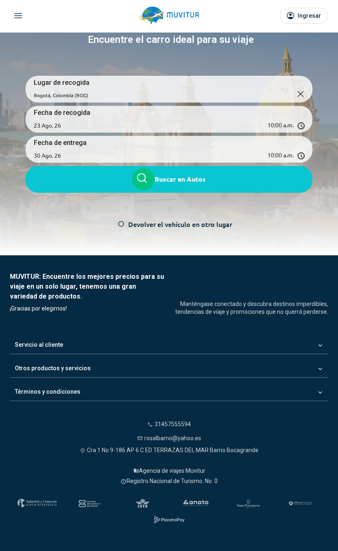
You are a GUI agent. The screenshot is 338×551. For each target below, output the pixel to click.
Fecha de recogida (62, 113)
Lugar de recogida (61, 82)
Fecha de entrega (60, 143)
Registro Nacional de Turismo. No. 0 (172, 481)
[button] (169, 125)
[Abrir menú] (18, 15)
